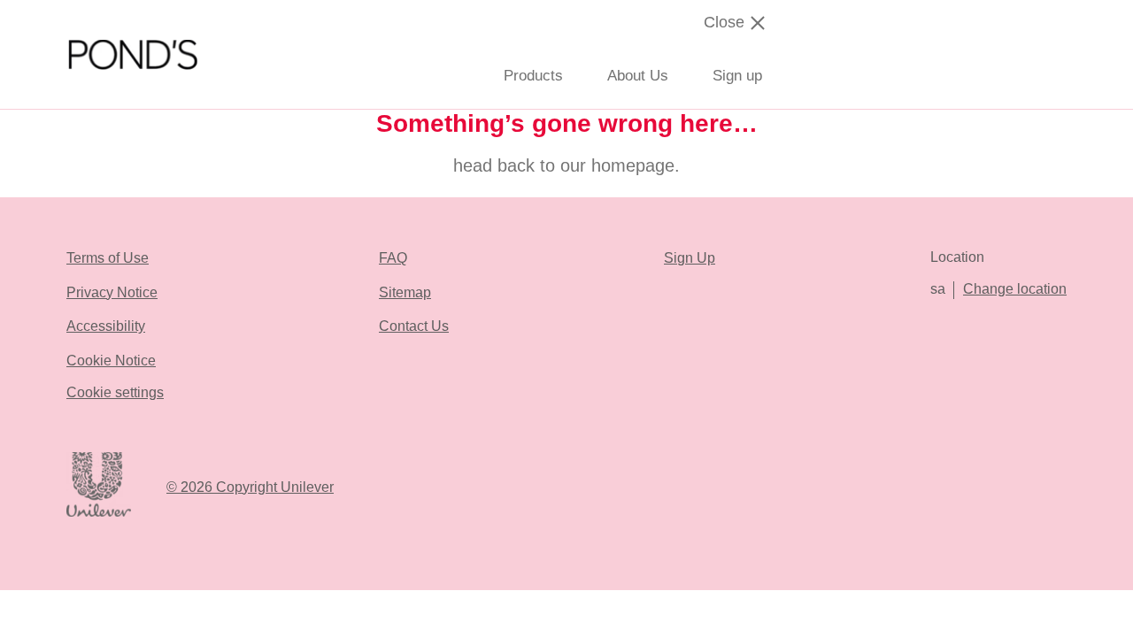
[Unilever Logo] (98, 513)
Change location (1015, 288)
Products (533, 75)
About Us (637, 75)
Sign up (737, 75)
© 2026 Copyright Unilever (250, 487)
